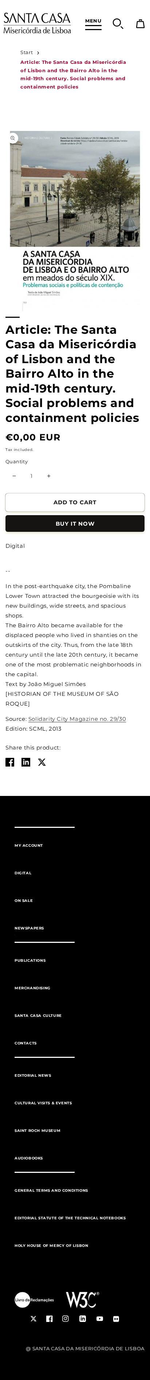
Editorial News (33, 1075)
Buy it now (75, 523)
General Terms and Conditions (51, 1190)
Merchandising (33, 988)
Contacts (26, 1043)
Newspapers (29, 928)
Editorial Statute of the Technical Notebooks (70, 1218)
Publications (30, 960)
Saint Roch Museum (37, 1130)
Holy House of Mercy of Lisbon (51, 1245)
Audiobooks (29, 1158)
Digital (23, 873)
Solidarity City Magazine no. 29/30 (77, 718)
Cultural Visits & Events (43, 1103)
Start (26, 52)
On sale (24, 900)
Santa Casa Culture (38, 1015)
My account (29, 845)
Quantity (16, 461)
